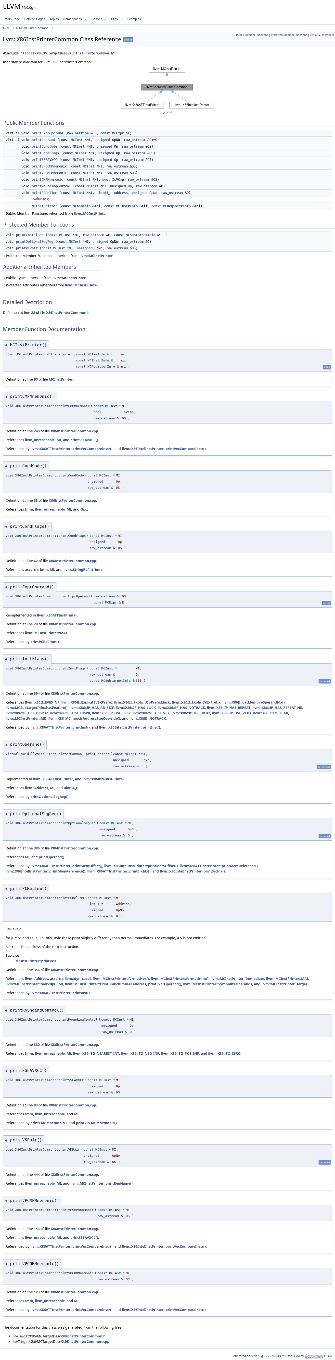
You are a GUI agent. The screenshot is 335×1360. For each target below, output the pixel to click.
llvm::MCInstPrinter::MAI (46, 632)
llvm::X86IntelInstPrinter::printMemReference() (45, 871)
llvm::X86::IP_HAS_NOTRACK (181, 707)
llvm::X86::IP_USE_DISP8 (70, 713)
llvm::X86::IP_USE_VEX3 (231, 713)
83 (36, 1105)
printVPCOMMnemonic (49, 166)
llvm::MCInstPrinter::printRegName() (101, 1183)
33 (36, 500)
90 (36, 379)
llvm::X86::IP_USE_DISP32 (27, 713)
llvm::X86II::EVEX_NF (42, 702)
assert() (31, 569)
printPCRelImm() (44, 641)
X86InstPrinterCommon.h (68, 312)
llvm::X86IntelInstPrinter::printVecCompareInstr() (164, 448)
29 (36, 624)
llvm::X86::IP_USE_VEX (151, 713)
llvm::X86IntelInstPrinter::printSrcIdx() (192, 871)
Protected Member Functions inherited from (59, 255)
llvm (6, 28)
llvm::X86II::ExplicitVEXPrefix (196, 702)
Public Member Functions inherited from (56, 213)
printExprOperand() (164, 984)
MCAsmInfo (81, 206)
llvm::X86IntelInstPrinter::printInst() (129, 727)
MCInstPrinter (44, 206)
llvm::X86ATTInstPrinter (57, 615)
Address (121, 193)
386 (37, 848)
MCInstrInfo (127, 206)
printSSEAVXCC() (84, 439)
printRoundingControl (51, 186)
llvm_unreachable (40, 439)
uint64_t (104, 193)
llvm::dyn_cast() (78, 978)
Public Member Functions (252, 35)
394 (37, 693)
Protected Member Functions (289, 35)
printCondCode (44, 146)
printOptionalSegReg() (49, 796)
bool (106, 179)
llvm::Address (36, 787)
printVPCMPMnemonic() (96, 1122)
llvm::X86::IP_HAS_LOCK (136, 707)
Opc (83, 509)
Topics (54, 19)
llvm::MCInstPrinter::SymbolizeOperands (217, 984)
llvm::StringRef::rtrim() (83, 569)
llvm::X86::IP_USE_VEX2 (190, 713)
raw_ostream (78, 133)
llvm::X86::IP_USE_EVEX (111, 713)
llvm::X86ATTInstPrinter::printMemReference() (219, 865)
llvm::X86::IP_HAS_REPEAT (228, 707)
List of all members (322, 35)
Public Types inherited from (46, 277)
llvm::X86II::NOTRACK (147, 718)
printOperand (43, 140)
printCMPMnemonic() (48, 1122)
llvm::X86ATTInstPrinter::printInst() (60, 727)
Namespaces (72, 19)
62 (36, 560)
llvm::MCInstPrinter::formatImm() (179, 978)
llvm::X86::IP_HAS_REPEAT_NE (277, 707)
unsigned (102, 140)
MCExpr (118, 133)
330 (37, 1044)
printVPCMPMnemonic (49, 173)
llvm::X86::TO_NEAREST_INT (96, 1053)
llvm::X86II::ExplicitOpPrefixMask (142, 702)
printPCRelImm (44, 193)
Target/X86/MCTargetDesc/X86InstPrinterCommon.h (68, 53)
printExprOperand (47, 133)
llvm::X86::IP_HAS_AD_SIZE (91, 707)
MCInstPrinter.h (62, 379)
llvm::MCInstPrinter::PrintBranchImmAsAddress (105, 984)
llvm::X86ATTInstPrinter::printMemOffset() (66, 865)
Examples (134, 19)
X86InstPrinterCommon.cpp (74, 431)
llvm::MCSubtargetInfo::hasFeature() (36, 707)
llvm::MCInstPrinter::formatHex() (121, 978)
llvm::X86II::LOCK (267, 713)
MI (88, 140)
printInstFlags (29, 235)
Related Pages (34, 19)
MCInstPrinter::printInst (35, 961)
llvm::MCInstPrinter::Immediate (237, 978)
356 (37, 969)
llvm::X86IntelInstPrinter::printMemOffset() (141, 865)
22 (33, 312)
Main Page (12, 19)
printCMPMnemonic (47, 179)
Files (114, 19)
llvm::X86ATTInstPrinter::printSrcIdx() (119, 871)
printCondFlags (45, 153)
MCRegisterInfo (177, 206)
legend (168, 112)
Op (116, 146)
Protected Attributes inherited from (52, 285)
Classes (96, 19)
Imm (29, 509)
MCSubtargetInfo (140, 235)
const (105, 133)
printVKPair (27, 248)
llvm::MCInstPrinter (90, 213)
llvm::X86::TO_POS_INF (180, 1053)
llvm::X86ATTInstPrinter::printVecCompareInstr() (71, 448)
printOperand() (51, 857)
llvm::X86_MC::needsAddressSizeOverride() (84, 718)
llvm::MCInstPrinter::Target (284, 984)
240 (37, 431)
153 (37, 1228)
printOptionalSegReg (34, 242)
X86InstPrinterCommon (31, 28)
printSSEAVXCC (44, 160)
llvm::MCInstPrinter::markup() (31, 984)
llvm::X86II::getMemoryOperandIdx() (253, 702)
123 (37, 1292)
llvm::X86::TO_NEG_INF (140, 1053)
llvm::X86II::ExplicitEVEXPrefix (86, 702)
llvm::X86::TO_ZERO (224, 1053)
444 (37, 1174)
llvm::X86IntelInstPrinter (103, 779)
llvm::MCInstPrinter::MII (26, 718)
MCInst (77, 140)
